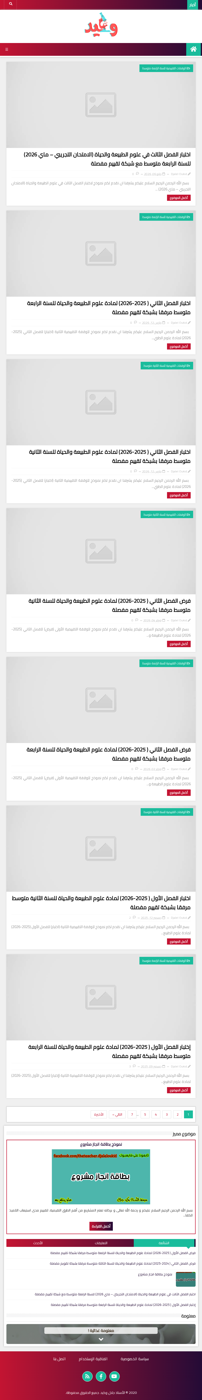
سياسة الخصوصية (135, 1358)
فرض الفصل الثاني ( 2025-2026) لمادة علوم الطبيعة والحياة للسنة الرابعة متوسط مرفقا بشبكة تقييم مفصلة (109, 754)
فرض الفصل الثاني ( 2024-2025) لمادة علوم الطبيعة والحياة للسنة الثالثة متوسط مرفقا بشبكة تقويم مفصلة (123, 1263)
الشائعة (164, 1243)
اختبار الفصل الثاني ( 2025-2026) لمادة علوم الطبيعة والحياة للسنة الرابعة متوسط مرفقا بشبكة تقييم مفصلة (109, 307)
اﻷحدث (38, 1243)
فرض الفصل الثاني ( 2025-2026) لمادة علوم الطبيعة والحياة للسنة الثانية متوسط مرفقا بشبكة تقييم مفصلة (110, 605)
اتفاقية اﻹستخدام (93, 1358)
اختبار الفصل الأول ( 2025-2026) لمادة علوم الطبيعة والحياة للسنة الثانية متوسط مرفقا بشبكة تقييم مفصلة (101, 902)
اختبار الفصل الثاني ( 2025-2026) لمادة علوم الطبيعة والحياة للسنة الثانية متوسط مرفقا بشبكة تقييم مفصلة (110, 456)
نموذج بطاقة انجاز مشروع (101, 1144)
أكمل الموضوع (179, 198)
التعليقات (101, 1243)
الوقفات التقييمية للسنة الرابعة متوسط (164, 68)
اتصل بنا (59, 1358)
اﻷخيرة (98, 1114)
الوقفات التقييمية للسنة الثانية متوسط (165, 365)
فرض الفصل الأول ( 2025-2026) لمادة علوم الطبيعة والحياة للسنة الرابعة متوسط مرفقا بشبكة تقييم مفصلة (123, 1253)
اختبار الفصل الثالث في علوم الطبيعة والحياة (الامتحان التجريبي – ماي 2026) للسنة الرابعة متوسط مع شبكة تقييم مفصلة (107, 159)
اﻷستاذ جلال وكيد (113, 1392)
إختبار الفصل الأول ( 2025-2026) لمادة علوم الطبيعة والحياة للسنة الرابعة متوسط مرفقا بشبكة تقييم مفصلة (109, 1051)
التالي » (117, 1114)
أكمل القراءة (101, 1226)
